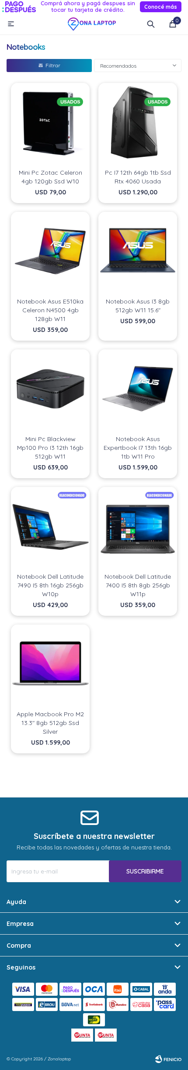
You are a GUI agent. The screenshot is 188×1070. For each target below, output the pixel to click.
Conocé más (160, 6)
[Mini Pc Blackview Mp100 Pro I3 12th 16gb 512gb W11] (50, 388)
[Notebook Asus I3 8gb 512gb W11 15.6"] (137, 251)
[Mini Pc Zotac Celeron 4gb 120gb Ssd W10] (50, 122)
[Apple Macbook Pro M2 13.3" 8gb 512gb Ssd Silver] (50, 664)
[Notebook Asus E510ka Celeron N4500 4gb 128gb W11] (50, 251)
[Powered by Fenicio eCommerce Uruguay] (168, 1059)
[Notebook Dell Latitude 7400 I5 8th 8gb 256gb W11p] (137, 526)
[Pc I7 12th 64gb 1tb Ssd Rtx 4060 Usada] (137, 122)
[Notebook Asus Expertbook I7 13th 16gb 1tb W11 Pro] (137, 388)
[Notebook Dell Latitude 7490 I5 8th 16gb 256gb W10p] (50, 526)
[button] (151, 24)
